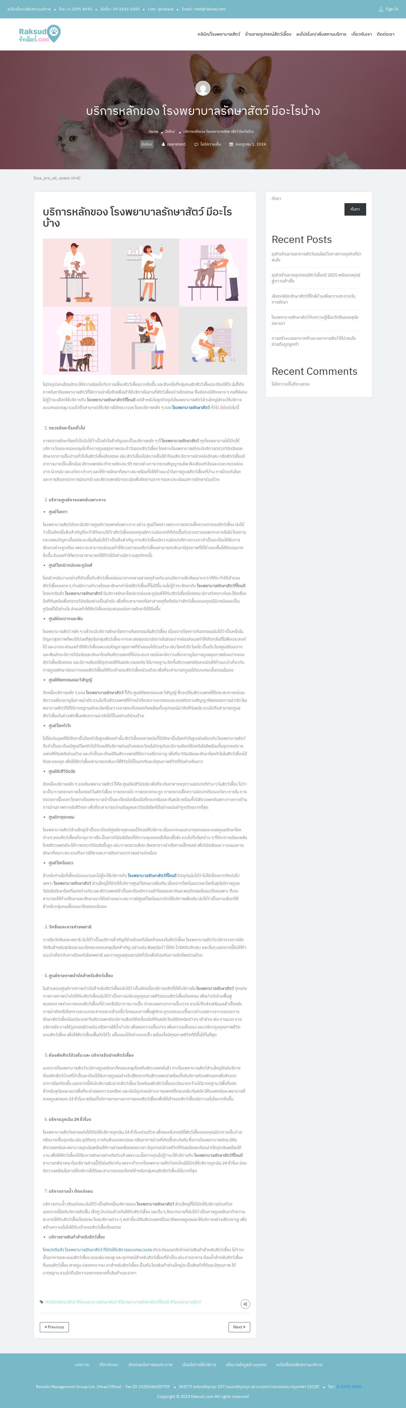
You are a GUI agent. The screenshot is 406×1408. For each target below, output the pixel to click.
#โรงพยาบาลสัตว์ (185, 1302)
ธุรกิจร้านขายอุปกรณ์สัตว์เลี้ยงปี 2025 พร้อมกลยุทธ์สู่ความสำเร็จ (316, 278)
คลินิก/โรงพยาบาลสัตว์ (219, 34)
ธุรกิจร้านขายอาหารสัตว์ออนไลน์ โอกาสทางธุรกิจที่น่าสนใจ (316, 257)
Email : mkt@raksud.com (204, 9)
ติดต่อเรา (385, 34)
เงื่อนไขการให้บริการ (199, 1364)
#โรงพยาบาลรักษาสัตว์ (96, 1302)
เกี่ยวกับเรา (361, 34)
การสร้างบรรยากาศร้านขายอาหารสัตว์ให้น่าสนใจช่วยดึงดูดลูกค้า (314, 341)
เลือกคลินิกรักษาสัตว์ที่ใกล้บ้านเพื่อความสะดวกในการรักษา (313, 299)
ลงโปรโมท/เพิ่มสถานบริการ (29, 9)
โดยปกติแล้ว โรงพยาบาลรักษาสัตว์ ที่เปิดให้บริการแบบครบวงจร (97, 1249)
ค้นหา (276, 199)
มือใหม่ (170, 132)
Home (153, 132)
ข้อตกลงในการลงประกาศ (150, 1364)
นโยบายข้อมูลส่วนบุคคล (246, 1364)
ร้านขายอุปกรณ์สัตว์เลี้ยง (268, 34)
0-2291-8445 (348, 1386)
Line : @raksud (161, 9)
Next (238, 1327)
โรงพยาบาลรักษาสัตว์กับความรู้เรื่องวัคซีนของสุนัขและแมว (315, 320)
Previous (55, 1327)
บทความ (82, 1364)
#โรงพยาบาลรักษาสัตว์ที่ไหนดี (143, 1302)
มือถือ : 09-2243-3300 (120, 9)
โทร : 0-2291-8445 (75, 9)
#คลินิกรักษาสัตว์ (60, 1302)
